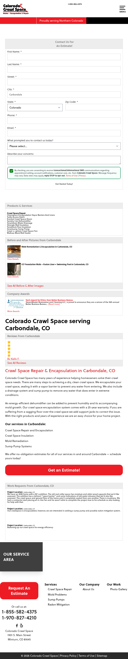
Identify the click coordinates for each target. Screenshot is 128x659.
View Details (13, 259)
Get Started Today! (64, 183)
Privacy (82, 175)
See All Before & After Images (25, 286)
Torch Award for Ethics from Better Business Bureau (49, 300)
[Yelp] (22, 626)
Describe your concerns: (20, 153)
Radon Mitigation (59, 604)
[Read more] (54, 304)
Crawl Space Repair (60, 589)
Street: (11, 76)
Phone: (12, 115)
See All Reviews (16, 363)
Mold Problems (57, 594)
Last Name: (14, 64)
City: (10, 89)
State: (11, 101)
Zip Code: (71, 101)
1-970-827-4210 (19, 617)
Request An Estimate (19, 590)
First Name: (14, 51)
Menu (122, 11)
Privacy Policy (68, 656)
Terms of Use (72, 175)
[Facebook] (17, 626)
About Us (88, 589)
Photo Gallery (118, 589)
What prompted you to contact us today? (30, 140)
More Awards (13, 311)
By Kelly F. (13, 359)
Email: (11, 127)
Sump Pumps (56, 599)
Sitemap (102, 656)
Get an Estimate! (64, 470)
